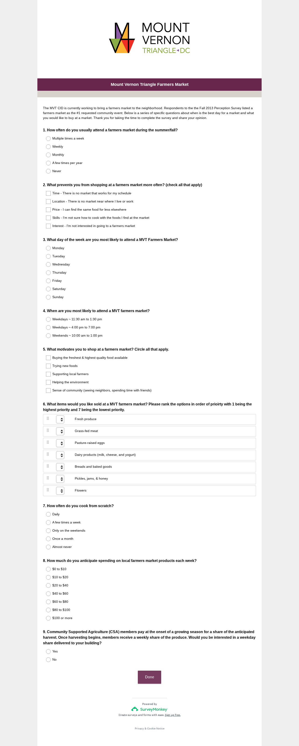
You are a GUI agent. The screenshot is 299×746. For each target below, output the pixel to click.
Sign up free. (173, 715)
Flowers (80, 490)
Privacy (139, 728)
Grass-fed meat (86, 431)
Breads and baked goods (93, 466)
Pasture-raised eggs (90, 443)
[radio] (45, 138)
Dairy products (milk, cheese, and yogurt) (105, 455)
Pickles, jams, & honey (91, 478)
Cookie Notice (155, 728)
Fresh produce (85, 419)
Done (149, 677)
